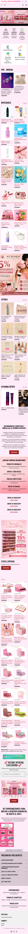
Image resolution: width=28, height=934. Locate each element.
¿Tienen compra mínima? (7, 860)
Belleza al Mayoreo (11, 928)
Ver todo (25, 300)
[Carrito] (26, 5)
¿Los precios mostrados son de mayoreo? (11, 863)
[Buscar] (5, 5)
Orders (3, 923)
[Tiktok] (17, 932)
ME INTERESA (14, 800)
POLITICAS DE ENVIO (6, 917)
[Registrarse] (24, 774)
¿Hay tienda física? (6, 881)
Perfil (2, 925)
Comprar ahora (14, 452)
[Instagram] (14, 932)
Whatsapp (25, 931)
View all (25, 103)
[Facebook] (11, 932)
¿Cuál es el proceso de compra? (9, 875)
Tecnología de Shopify (20, 928)
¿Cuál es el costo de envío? (8, 871)
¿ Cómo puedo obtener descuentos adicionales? (10, 867)
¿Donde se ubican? (6, 878)
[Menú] (1, 5)
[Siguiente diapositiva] (25, 84)
